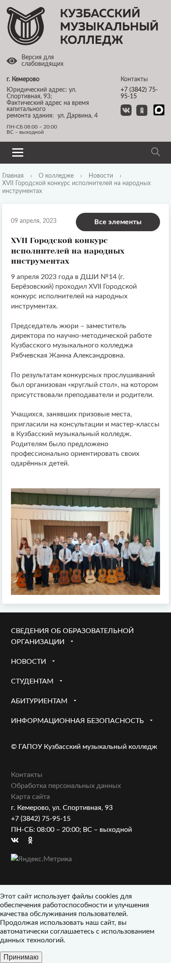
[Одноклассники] (34, 840)
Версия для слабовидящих (42, 60)
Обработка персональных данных (66, 785)
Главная (13, 176)
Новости (101, 176)
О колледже (56, 176)
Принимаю (21, 957)
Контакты (27, 774)
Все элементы (118, 222)
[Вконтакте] (17, 840)
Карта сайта (30, 796)
